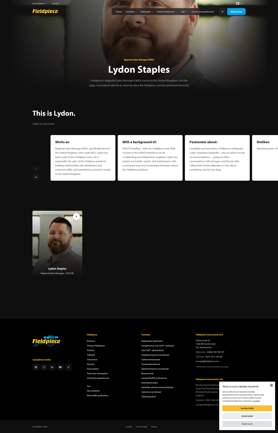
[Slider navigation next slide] (35, 177)
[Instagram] (44, 367)
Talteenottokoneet (150, 359)
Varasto (91, 364)
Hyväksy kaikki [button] (247, 408)
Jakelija (55, 3)
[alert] (247, 406)
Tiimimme (92, 359)
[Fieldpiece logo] (46, 341)
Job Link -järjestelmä (152, 350)
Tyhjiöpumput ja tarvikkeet (155, 354)
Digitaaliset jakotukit (152, 340)
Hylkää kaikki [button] (247, 416)
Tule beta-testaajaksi (97, 373)
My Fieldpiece (38, 3)
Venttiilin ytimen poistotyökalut (157, 387)
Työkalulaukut (148, 396)
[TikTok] (68, 367)
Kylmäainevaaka (149, 382)
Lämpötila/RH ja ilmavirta (154, 378)
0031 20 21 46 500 (214, 356)
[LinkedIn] (52, 367)
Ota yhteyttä (93, 390)
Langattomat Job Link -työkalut (157, 345)
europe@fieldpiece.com (207, 361)
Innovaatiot (93, 368)
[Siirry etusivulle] (45, 11)
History (90, 350)
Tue (88, 386)
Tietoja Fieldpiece (96, 345)
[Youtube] (60, 367)
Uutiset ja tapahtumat (98, 378)
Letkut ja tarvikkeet (151, 391)
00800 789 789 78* (215, 351)
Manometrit (147, 373)
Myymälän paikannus (97, 395)
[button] (247, 424)
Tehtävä (91, 354)
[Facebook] (35, 367)
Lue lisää (256, 401)
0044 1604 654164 (214, 400)
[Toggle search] (222, 11)
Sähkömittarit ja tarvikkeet (155, 368)
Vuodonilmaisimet (150, 364)
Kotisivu (91, 340)
